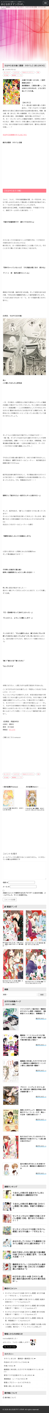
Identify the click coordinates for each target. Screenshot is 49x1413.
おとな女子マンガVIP (16, 1409)
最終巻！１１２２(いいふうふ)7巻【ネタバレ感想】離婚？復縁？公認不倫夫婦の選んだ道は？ (33, 1037)
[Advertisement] (24, 35)
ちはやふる (16, 72)
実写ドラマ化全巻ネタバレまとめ (18, 1375)
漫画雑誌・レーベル (17, 75)
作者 (38, 72)
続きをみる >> (41, 1018)
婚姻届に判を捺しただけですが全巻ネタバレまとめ (24, 1370)
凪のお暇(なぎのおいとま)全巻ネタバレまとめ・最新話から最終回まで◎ (33, 1166)
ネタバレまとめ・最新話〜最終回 (19, 1358)
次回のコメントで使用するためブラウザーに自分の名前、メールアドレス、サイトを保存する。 (24, 894)
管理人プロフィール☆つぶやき (17, 1382)
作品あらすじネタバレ (28, 72)
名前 (5, 882)
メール (6, 887)
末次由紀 (6, 75)
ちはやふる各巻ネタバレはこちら (15, 135)
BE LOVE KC (7, 72)
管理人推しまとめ (12, 1386)
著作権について (10, 1397)
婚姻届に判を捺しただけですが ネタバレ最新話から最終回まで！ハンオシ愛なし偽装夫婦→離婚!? (33, 1063)
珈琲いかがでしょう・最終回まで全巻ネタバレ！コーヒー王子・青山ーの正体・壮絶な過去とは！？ (33, 1112)
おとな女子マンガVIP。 (13, 4)
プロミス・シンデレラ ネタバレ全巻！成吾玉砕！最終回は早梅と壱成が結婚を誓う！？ (33, 1089)
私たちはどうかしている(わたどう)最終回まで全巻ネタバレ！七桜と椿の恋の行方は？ (33, 1138)
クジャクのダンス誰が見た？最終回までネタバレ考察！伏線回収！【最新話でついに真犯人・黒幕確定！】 (33, 1011)
